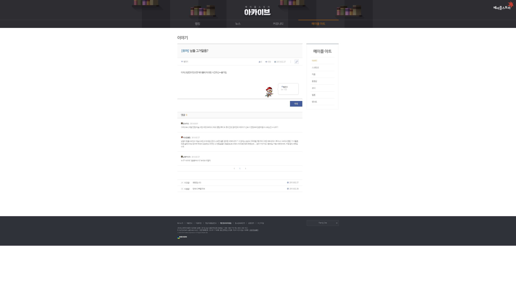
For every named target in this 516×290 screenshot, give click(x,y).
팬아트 (314, 102)
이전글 (186, 183)
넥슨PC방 (261, 223)
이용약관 (199, 223)
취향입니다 (197, 183)
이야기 (314, 61)
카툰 (313, 74)
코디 (313, 88)
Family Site (323, 223)
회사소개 (180, 223)
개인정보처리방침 (225, 223)
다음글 (186, 189)
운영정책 (251, 223)
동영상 (314, 81)
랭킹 (197, 24)
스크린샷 (315, 67)
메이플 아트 (318, 24)
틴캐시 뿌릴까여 (199, 189)
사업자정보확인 (253, 230)
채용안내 (189, 223)
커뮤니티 (278, 24)
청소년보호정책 (240, 223)
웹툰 (313, 95)
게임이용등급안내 (210, 223)
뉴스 (238, 24)
